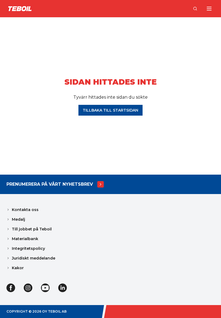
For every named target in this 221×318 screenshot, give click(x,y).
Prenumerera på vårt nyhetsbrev (49, 184)
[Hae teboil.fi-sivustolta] (195, 8)
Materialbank (25, 238)
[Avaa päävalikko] (209, 8)
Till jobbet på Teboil (32, 229)
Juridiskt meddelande (33, 258)
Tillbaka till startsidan (110, 110)
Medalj (18, 219)
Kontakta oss (25, 209)
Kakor (18, 267)
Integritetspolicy (28, 248)
